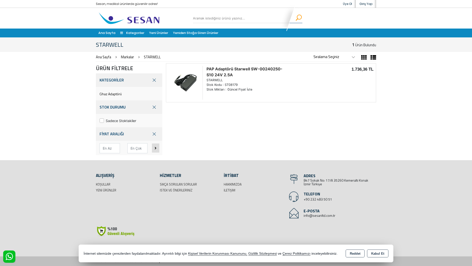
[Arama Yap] (295, 18)
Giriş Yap (365, 4)
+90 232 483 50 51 (318, 199)
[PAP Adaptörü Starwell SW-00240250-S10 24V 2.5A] (185, 82)
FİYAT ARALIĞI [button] (112, 134)
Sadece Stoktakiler (121, 121)
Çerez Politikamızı (296, 253)
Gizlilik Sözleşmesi (262, 253)
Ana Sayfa (106, 33)
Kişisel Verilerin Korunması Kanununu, (217, 253)
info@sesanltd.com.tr (319, 215)
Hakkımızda (233, 184)
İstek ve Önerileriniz (176, 190)
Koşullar (103, 184)
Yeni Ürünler (106, 190)
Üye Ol (347, 4)
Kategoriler (134, 33)
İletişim (229, 190)
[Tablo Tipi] (372, 58)
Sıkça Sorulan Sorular (178, 184)
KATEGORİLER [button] (112, 80)
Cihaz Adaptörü (111, 93)
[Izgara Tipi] (364, 58)
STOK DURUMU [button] (113, 107)
